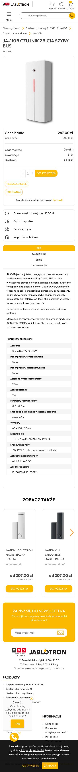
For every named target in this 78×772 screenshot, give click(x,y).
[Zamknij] (31, 698)
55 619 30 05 (24, 668)
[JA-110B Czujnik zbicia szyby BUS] (39, 92)
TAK (17, 723)
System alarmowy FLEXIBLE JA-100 (25, 684)
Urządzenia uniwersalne (19, 697)
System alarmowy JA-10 (19, 688)
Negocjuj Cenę (17, 184)
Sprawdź (58, 200)
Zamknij (50, 765)
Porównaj (14, 192)
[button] (14, 737)
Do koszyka (46, 173)
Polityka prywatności (56, 732)
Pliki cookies (51, 736)
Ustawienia (30, 765)
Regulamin (51, 728)
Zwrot (9, 732)
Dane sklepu (51, 723)
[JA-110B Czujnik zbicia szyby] (16, 4)
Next (71, 532)
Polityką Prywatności (32, 750)
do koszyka (19, 588)
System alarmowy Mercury (20, 693)
